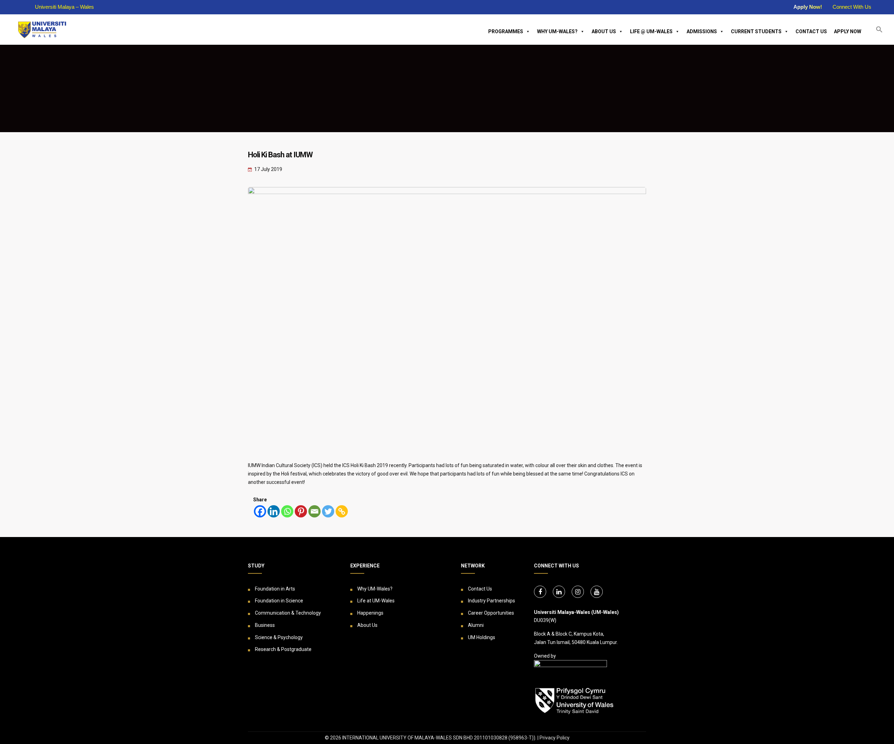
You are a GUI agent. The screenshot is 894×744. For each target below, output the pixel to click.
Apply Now (847, 31)
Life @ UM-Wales (651, 31)
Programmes (505, 31)
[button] (879, 29)
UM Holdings (481, 637)
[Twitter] (328, 511)
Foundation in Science (279, 600)
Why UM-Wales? (557, 31)
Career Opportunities (491, 613)
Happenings (370, 613)
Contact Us (811, 31)
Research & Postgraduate (283, 649)
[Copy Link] (342, 511)
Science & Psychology (279, 637)
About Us (604, 31)
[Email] (314, 511)
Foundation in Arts (275, 589)
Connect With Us (852, 7)
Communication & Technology (288, 613)
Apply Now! (807, 7)
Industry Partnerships (491, 600)
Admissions (702, 31)
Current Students (756, 31)
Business (265, 625)
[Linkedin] (274, 511)
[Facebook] (260, 511)
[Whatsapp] (287, 511)
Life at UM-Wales (376, 600)
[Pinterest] (301, 511)
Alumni (476, 625)
